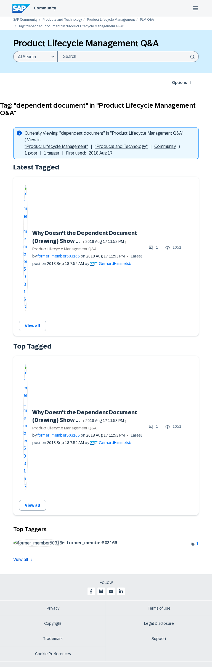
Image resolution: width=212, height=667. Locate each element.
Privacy (53, 608)
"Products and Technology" (121, 146)
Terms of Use (159, 608)
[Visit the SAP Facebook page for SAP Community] (91, 591)
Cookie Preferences (53, 654)
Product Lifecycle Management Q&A (64, 249)
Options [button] (179, 82)
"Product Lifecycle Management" (56, 146)
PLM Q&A (147, 20)
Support (159, 638)
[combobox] (128, 56)
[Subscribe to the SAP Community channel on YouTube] (111, 591)
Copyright (53, 623)
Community (45, 8)
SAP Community (25, 20)
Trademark (53, 638)
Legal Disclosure (159, 623)
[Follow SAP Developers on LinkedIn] (121, 591)
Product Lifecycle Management (111, 20)
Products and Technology (62, 20)
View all (32, 326)
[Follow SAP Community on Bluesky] (101, 591)
